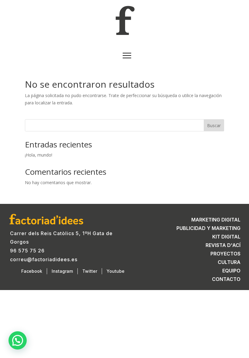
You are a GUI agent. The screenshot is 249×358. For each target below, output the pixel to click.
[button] (18, 340)
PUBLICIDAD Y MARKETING (208, 228)
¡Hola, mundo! (38, 155)
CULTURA (229, 262)
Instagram (62, 271)
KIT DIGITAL (226, 237)
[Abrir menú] (124, 55)
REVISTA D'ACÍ (223, 245)
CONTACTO (226, 279)
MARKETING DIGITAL (215, 220)
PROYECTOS (225, 254)
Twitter (89, 271)
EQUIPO (231, 271)
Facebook (31, 271)
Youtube (115, 271)
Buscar (214, 125)
